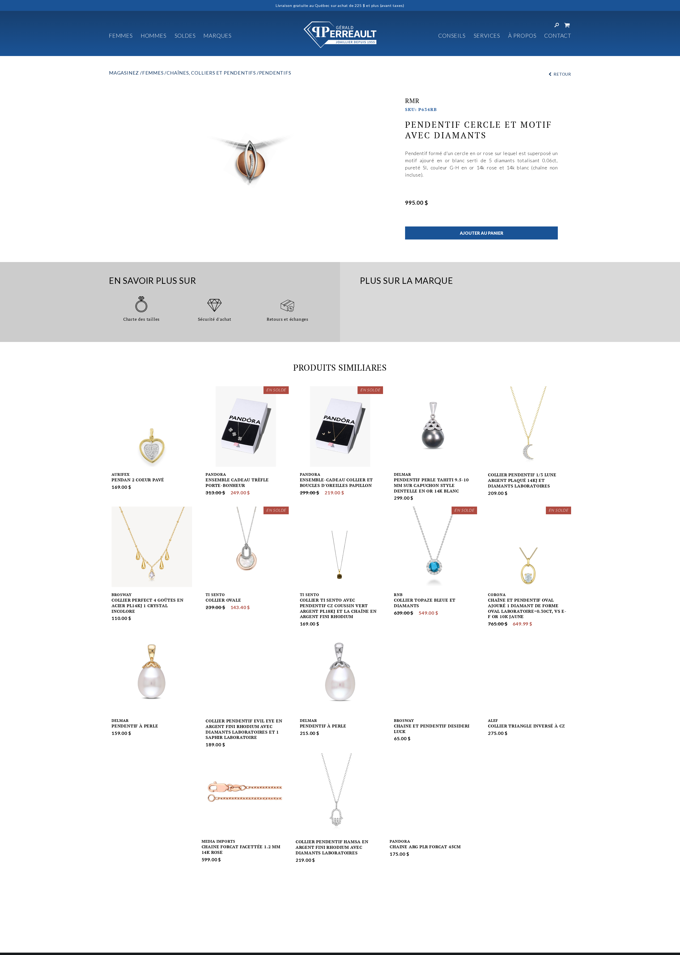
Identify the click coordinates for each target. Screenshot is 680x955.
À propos (522, 35)
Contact (557, 35)
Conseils (451, 35)
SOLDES (185, 35)
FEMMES (121, 35)
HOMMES (154, 35)
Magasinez (124, 73)
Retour (562, 74)
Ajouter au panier (481, 232)
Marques (217, 35)
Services (487, 35)
